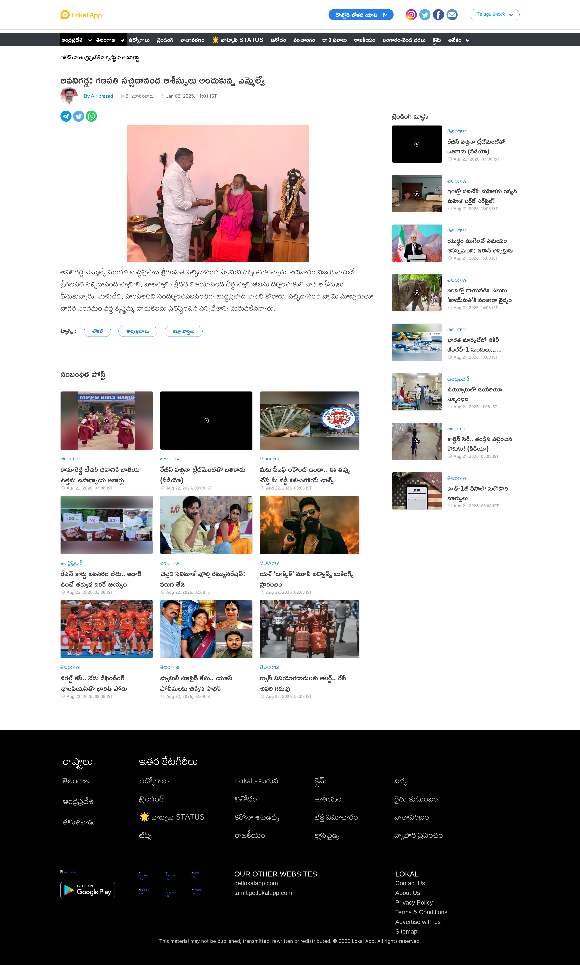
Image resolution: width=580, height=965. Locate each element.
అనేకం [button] (454, 39)
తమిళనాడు (79, 821)
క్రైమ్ (321, 780)
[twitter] (79, 118)
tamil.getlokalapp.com (263, 892)
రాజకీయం (250, 835)
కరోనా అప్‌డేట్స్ (257, 816)
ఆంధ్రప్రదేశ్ (72, 39)
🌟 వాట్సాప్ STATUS (172, 816)
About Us (407, 892)
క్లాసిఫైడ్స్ (327, 835)
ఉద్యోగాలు (154, 780)
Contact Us (410, 883)
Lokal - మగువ (256, 780)
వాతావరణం (411, 816)
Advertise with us (418, 921)
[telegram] (66, 118)
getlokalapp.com (256, 883)
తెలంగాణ (105, 39)
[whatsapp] (92, 118)
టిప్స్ (145, 835)
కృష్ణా (111, 57)
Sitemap (406, 931)
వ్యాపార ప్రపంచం (418, 835)
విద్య (400, 780)
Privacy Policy (414, 902)
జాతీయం (328, 798)
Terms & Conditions (421, 912)
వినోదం (246, 798)
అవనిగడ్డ (130, 57)
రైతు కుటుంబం (416, 798)
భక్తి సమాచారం (336, 816)
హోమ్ (66, 57)
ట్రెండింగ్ (151, 798)
